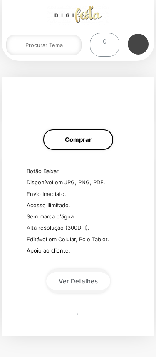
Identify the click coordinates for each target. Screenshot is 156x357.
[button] (78, 139)
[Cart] (104, 45)
